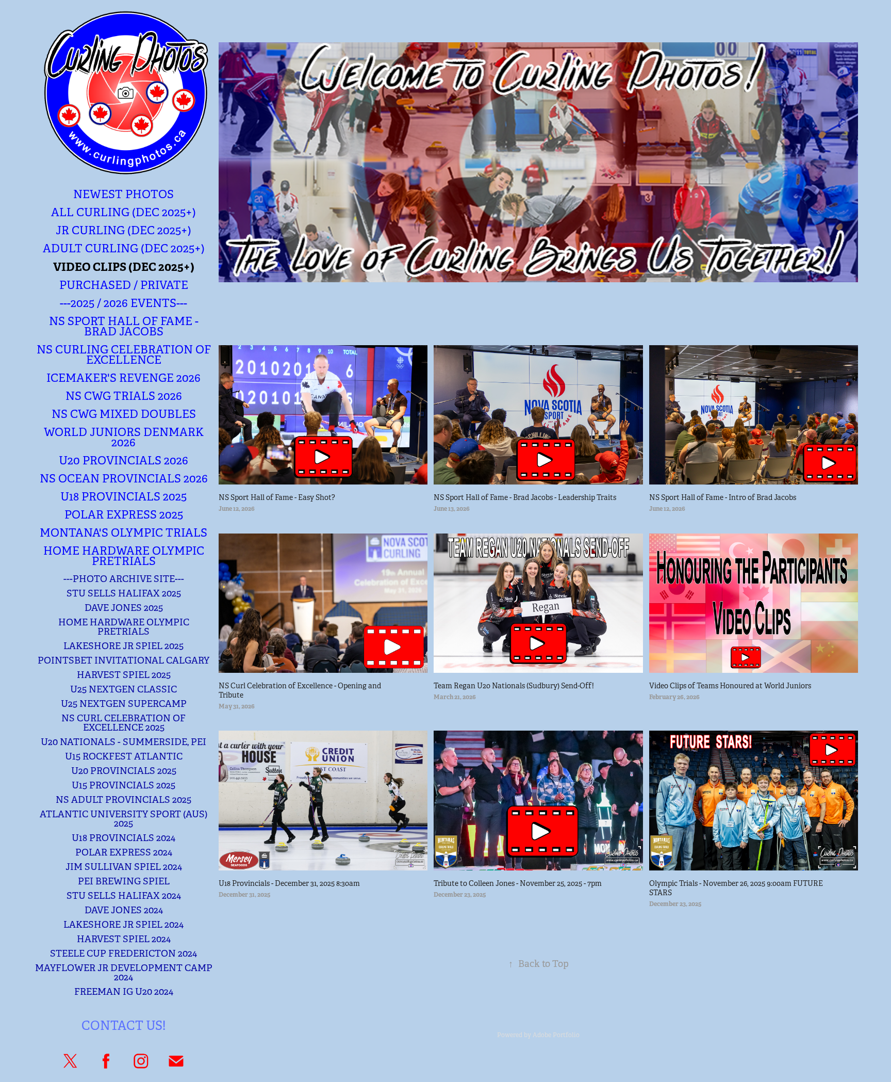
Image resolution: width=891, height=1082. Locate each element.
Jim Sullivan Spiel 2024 (123, 867)
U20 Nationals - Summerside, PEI (123, 742)
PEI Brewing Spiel (124, 881)
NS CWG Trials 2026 (123, 396)
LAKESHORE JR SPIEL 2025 (123, 646)
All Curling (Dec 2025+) (123, 212)
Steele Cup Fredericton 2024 (123, 953)
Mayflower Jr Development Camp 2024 (123, 972)
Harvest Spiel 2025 (124, 675)
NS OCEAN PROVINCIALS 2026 (124, 479)
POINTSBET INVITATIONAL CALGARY (123, 660)
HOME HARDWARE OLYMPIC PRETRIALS (123, 627)
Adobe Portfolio (556, 1035)
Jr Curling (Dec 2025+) (123, 230)
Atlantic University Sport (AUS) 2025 (123, 819)
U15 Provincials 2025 (123, 785)
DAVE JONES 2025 (124, 607)
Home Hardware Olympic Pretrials (123, 556)
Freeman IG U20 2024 (123, 991)
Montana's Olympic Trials (123, 533)
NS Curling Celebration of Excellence (124, 355)
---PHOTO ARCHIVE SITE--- (123, 579)
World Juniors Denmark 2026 (124, 437)
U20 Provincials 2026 (123, 460)
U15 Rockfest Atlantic (124, 756)
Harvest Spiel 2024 (124, 939)
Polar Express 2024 (123, 852)
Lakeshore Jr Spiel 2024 (123, 924)
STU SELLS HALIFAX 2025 (124, 593)
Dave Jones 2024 (124, 910)
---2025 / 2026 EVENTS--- (123, 303)
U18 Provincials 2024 (123, 838)
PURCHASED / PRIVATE (123, 285)
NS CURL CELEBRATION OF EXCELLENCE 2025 (123, 723)
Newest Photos (123, 194)
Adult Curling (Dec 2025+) (124, 248)
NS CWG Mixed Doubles (124, 414)
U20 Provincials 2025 (123, 771)
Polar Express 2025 (123, 515)
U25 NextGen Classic (123, 689)
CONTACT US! (123, 1025)
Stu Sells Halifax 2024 (124, 895)
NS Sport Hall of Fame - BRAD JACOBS (124, 326)
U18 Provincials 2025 (123, 497)
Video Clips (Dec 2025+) (123, 267)
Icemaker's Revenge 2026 (123, 378)
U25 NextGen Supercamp (124, 703)
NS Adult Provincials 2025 (123, 799)
